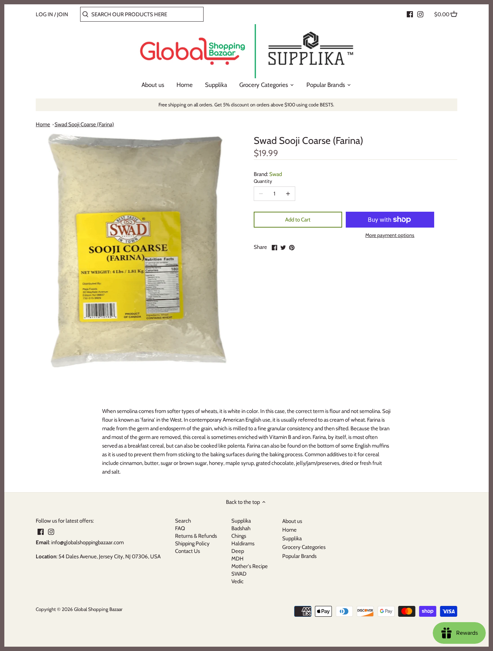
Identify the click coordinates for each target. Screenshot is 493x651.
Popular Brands (299, 556)
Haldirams (242, 543)
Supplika (241, 521)
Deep (237, 551)
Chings (238, 536)
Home (43, 124)
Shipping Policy (192, 543)
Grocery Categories (304, 547)
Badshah (240, 528)
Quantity (263, 181)
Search (183, 521)
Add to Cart (297, 219)
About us (292, 521)
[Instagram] (420, 14)
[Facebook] (410, 14)
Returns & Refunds (196, 536)
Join (62, 14)
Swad (275, 174)
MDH (237, 558)
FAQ (180, 528)
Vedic (237, 581)
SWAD (239, 574)
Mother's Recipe (249, 566)
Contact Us (187, 551)
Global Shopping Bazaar (98, 609)
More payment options (389, 235)
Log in (44, 14)
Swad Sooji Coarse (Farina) (84, 124)
